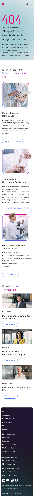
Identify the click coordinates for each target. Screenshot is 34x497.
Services (5, 441)
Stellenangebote (8, 448)
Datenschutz (14, 485)
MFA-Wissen (7, 422)
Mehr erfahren (10, 324)
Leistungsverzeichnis (10, 444)
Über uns (5, 412)
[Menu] (31, 4)
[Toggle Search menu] (27, 4)
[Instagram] (12, 480)
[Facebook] (16, 480)
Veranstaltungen (8, 451)
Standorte (6, 415)
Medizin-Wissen (8, 419)
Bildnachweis (27, 485)
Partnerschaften (8, 434)
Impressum (5, 485)
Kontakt (5, 429)
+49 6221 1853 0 (11, 472)
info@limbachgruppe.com (11, 468)
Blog (4, 426)
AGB (20, 485)
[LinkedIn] (3, 480)
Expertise (6, 437)
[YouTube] (7, 480)
